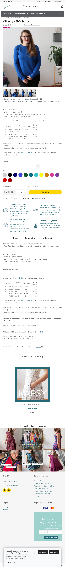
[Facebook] (5, 490)
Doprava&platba (7, 1)
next (61, 391)
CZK (38, 1)
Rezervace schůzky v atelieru (44, 486)
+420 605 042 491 (13, 485)
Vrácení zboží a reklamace (43, 491)
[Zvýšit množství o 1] (26, 192)
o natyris (38, 347)
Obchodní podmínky (41, 488)
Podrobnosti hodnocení (32, 25)
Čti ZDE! (40, 332)
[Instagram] (9, 490)
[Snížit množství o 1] (17, 192)
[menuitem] (7, 14)
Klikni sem (21, 121)
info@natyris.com (12, 481)
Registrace (57, 1)
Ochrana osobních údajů (42, 493)
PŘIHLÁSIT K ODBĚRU (51, 537)
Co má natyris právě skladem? (44, 483)
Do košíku (45, 192)
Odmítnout (42, 552)
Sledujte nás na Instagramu (34, 426)
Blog (35, 499)
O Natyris (6, 507)
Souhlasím (54, 552)
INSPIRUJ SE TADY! (25, 153)
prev (4, 391)
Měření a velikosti (8, 512)
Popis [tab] (15, 238)
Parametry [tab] (30, 238)
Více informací (20, 558)
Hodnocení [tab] (47, 238)
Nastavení (11, 563)
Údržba (5, 510)
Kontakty (37, 496)
